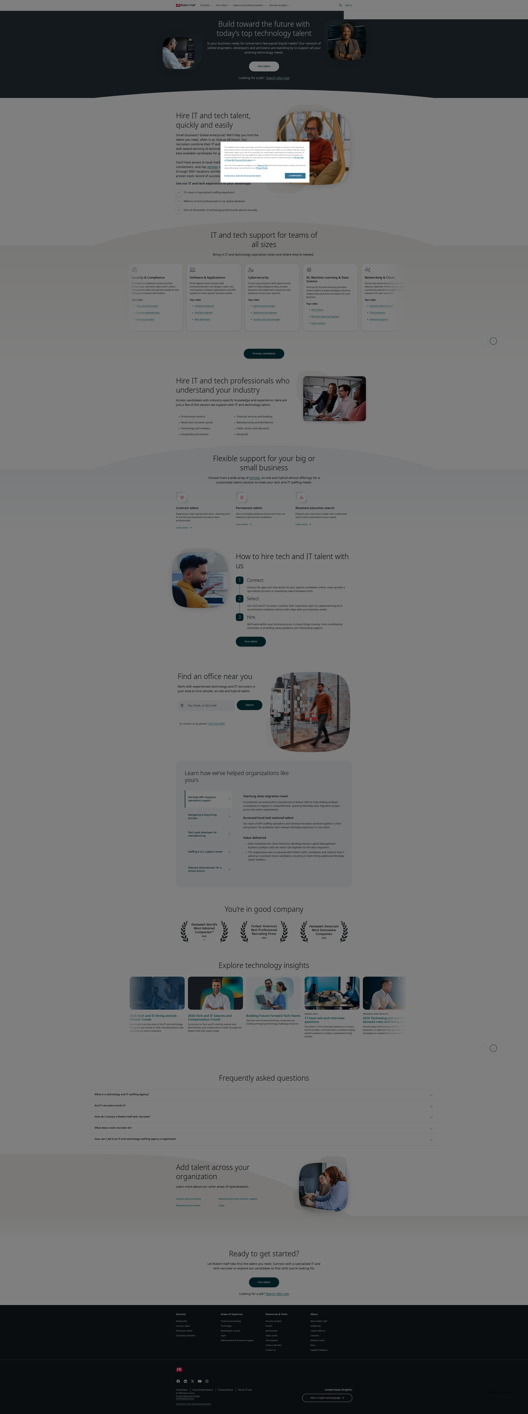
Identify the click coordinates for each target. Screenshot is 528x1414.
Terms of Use (262, 165)
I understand (295, 176)
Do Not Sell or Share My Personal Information (242, 176)
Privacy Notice (262, 168)
